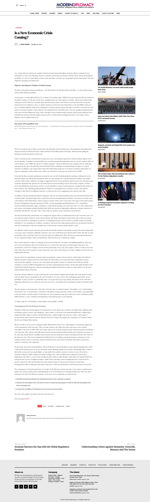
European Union (60, 406)
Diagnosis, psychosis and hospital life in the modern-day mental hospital (84, 490)
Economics (51, 406)
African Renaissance (102, 142)
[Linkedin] (28, 49)
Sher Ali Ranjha (101, 178)
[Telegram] (36, 49)
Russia (68, 406)
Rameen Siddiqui (102, 92)
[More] (40, 49)
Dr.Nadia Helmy (101, 120)
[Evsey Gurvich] (16, 44)
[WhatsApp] (24, 49)
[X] (20, 49)
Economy (19, 27)
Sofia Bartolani (101, 207)
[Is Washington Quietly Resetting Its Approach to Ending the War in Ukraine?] (116, 191)
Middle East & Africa (102, 84)
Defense (100, 113)
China (44, 406)
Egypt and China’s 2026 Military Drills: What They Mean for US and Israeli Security (84, 483)
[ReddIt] (32, 49)
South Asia (100, 170)
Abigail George (101, 149)
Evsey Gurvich (25, 44)
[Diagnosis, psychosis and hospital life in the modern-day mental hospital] (116, 133)
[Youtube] (35, 487)
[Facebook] (16, 49)
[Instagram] (21, 487)
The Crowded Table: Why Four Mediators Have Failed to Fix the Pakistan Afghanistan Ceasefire (116, 175)
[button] (23, 5)
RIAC (27, 399)
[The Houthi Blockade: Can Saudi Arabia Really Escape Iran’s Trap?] (116, 76)
